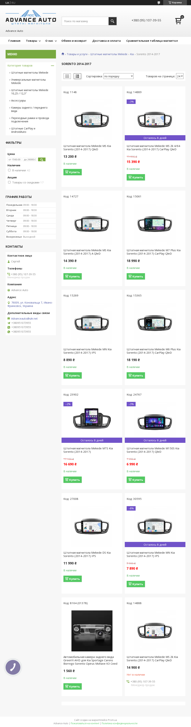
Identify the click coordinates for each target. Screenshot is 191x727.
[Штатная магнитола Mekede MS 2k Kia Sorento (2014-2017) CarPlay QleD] (155, 630)
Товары (31, 40)
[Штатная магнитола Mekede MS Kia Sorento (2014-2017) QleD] (91, 119)
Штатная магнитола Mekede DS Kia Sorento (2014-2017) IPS (87, 554)
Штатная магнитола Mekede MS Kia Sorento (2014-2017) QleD (87, 147)
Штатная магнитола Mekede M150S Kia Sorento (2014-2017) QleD (153, 450)
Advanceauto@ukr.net (24, 318)
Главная (14, 40)
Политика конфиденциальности (119, 723)
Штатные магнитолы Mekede (108, 54)
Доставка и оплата (106, 40)
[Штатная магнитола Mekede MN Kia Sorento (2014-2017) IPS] (91, 323)
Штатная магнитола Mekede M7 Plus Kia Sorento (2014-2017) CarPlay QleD (154, 251)
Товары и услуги (77, 54)
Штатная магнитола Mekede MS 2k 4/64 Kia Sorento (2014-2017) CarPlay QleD (153, 147)
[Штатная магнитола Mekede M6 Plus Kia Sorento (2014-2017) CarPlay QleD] (155, 323)
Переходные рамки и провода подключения (30, 119)
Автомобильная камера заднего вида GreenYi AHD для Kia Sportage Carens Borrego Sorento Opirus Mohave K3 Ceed (90, 660)
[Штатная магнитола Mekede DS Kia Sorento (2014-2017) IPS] (91, 526)
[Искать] (113, 21)
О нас (49, 40)
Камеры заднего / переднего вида (29, 109)
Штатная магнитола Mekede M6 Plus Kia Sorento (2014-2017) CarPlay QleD (154, 350)
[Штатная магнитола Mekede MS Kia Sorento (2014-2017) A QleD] (91, 224)
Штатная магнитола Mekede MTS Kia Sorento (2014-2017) (88, 450)
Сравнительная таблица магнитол (152, 40)
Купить (74, 172)
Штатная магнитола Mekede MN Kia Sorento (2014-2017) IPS (87, 350)
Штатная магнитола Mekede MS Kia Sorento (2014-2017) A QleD (87, 251)
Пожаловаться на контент (85, 723)
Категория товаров (19, 65)
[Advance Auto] (31, 17)
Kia (132, 54)
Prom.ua (112, 720)
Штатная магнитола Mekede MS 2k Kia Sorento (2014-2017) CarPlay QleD (152, 658)
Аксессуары (18, 100)
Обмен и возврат (74, 40)
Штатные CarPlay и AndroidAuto (23, 130)
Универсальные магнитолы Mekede (28, 81)
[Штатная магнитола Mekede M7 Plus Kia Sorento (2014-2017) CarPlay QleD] (155, 224)
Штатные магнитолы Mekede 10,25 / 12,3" (29, 91)
